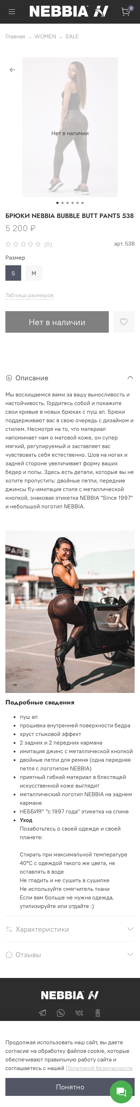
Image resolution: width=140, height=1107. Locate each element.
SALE (72, 36)
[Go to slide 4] (72, 203)
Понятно (70, 1086)
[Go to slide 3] (67, 203)
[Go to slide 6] (82, 203)
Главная (15, 36)
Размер (15, 257)
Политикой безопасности (99, 1068)
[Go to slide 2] (62, 203)
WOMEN (45, 36)
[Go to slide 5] (77, 203)
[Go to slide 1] (57, 203)
